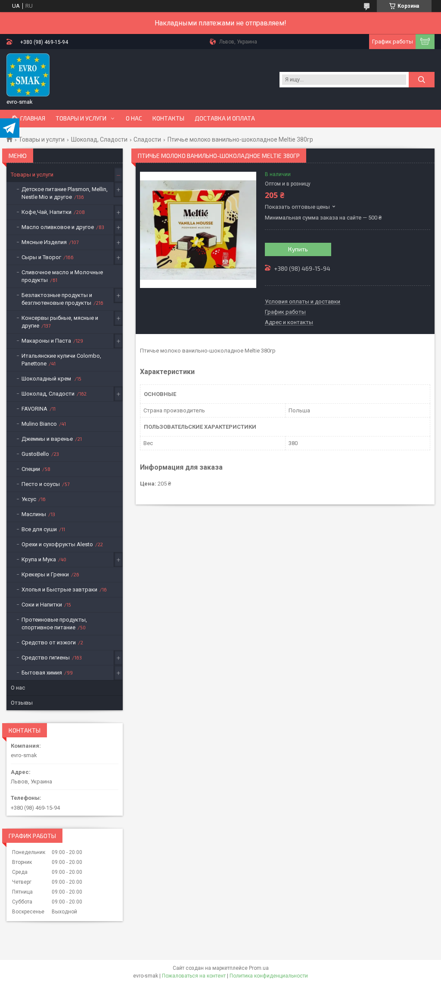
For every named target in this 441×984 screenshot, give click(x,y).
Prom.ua (259, 968)
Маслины (34, 514)
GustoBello (35, 454)
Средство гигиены (46, 657)
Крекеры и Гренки (45, 574)
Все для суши (39, 529)
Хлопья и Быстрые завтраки (59, 589)
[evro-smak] (28, 74)
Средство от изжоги (49, 642)
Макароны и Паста (46, 340)
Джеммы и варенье (47, 439)
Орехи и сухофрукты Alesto (57, 544)
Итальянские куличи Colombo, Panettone (61, 360)
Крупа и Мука (39, 559)
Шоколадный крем (47, 378)
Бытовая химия (42, 672)
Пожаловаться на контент (194, 976)
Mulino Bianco (39, 424)
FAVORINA (34, 408)
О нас (134, 118)
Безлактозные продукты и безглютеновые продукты (57, 299)
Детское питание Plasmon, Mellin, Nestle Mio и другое (65, 193)
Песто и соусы (41, 484)
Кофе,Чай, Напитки (46, 212)
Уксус (29, 499)
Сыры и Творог (41, 257)
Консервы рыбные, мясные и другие (60, 322)
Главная (32, 118)
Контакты (168, 118)
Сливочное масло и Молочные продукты (62, 276)
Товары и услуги (81, 118)
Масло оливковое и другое (58, 227)
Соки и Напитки (42, 604)
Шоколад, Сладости (99, 139)
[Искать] (422, 79)
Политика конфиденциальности (269, 976)
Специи (31, 469)
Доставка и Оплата (225, 118)
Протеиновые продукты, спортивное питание (54, 623)
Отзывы (22, 702)
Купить (298, 249)
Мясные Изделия (44, 242)
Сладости (147, 139)
